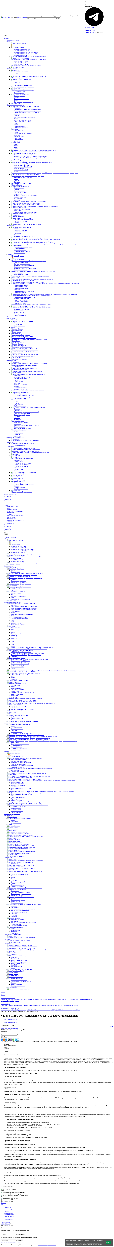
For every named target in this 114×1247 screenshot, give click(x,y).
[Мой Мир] (6, 1040)
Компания (3, 1203)
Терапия (9, 254)
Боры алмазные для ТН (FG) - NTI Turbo (52, 1010)
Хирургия (10, 442)
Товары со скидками (10, 494)
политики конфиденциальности (47, 1245)
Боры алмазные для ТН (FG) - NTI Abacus (29, 1010)
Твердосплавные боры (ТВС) (50, 1005)
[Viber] (11, 1040)
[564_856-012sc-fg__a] (10, 1019)
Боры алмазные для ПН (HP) (9, 1010)
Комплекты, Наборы (13, 40)
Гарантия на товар (9, 1216)
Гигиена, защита (12, 68)
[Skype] (16, 1040)
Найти (6, 534)
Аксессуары (4, 1005)
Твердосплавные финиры (65, 1005)
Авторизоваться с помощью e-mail (10, 1242)
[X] (9, 1040)
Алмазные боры (12, 1005)
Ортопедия (10, 225)
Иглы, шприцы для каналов (15, 316)
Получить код (20, 1234)
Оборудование (11, 360)
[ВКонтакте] (2, 1040)
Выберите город (22, 17)
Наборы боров (37, 1005)
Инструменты (11, 318)
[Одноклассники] (4, 1040)
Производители (8, 497)
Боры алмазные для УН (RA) (72, 1010)
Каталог (6, 38)
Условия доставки (9, 1214)
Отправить (19, 1240)
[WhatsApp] (13, 1040)
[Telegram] (18, 1040)
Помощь (3, 1204)
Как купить (7, 496)
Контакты (7, 500)
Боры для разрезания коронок (25, 1005)
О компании (7, 499)
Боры (8, 41)
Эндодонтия (10, 446)
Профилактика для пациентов (15, 437)
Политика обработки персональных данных (16, 1209)
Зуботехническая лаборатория (15, 105)
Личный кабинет (90, 27)
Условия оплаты (8, 1213)
